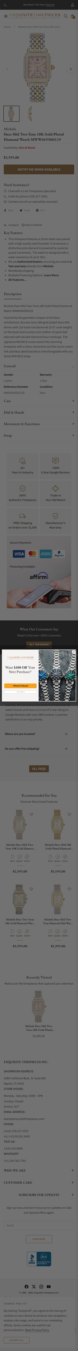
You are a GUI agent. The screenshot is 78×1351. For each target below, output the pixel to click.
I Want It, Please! (20, 685)
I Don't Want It (20, 692)
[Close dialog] (73, 652)
